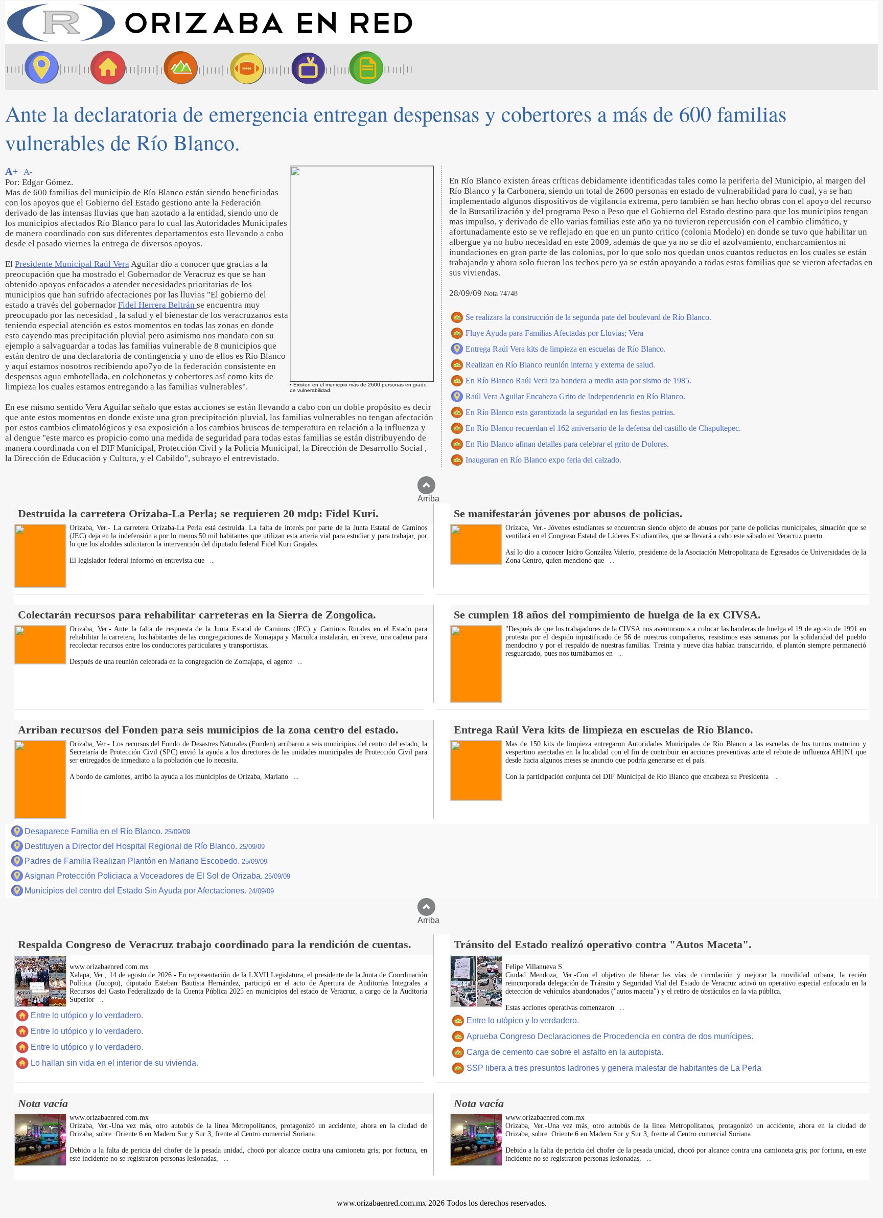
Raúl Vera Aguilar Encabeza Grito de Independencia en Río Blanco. (575, 396)
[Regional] (171, 67)
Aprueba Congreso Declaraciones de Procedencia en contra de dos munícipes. (610, 1036)
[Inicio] (209, 41)
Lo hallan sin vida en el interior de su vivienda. (114, 1063)
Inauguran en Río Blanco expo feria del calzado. (543, 459)
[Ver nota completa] (40, 584)
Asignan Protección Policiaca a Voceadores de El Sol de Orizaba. (157, 875)
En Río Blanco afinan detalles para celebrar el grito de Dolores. (567, 444)
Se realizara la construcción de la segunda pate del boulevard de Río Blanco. (588, 317)
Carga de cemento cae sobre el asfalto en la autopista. (565, 1052)
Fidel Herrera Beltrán (157, 305)
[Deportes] (237, 67)
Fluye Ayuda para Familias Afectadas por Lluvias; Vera (554, 333)
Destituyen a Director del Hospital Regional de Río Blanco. (145, 846)
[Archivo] (375, 67)
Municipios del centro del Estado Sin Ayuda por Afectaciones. (149, 890)
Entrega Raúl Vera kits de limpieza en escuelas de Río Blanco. (566, 348)
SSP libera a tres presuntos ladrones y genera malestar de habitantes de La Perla (614, 1068)
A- (28, 172)
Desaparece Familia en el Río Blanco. (107, 831)
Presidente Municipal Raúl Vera (72, 264)
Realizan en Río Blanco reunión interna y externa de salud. (560, 364)
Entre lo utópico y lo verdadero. (87, 1015)
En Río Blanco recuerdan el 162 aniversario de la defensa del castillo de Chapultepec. (603, 428)
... (211, 561)
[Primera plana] (38, 67)
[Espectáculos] (304, 67)
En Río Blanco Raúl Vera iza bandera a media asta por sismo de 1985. (578, 380)
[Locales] (105, 67)
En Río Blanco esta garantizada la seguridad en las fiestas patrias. (570, 412)
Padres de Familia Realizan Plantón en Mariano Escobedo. (146, 861)
